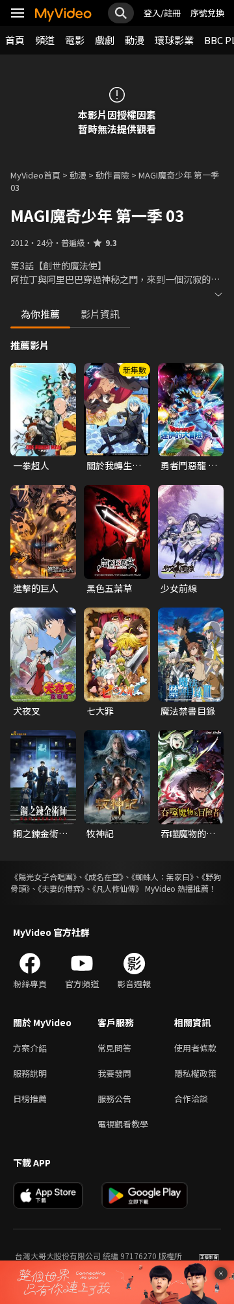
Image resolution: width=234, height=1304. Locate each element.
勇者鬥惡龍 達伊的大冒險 (189, 465)
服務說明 (30, 1073)
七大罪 (100, 710)
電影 (74, 40)
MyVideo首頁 (35, 175)
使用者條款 (195, 1048)
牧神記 (100, 833)
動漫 (134, 40)
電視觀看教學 (123, 1124)
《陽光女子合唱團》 (43, 876)
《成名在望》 (104, 876)
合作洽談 (191, 1098)
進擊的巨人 (35, 588)
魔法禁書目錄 (188, 710)
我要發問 (114, 1073)
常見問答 (114, 1048)
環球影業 (174, 40)
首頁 (15, 40)
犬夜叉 (26, 710)
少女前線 (179, 588)
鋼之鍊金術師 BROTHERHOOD (43, 833)
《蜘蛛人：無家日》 (162, 876)
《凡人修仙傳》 (117, 888)
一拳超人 (31, 465)
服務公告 (114, 1098)
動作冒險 (112, 175)
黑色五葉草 (109, 588)
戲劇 (104, 40)
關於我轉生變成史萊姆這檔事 (113, 465)
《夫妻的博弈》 (61, 888)
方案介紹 (30, 1048)
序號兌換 (207, 12)
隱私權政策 (195, 1073)
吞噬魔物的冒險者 (188, 833)
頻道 (45, 40)
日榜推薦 (30, 1098)
